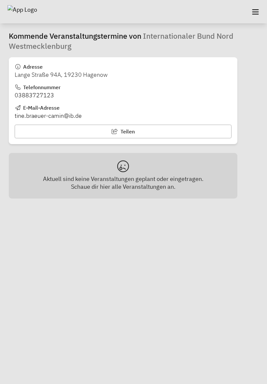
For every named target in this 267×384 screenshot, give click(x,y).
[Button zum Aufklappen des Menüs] (255, 11)
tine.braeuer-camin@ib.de (48, 115)
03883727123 (34, 95)
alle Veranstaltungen (139, 186)
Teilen (127, 131)
